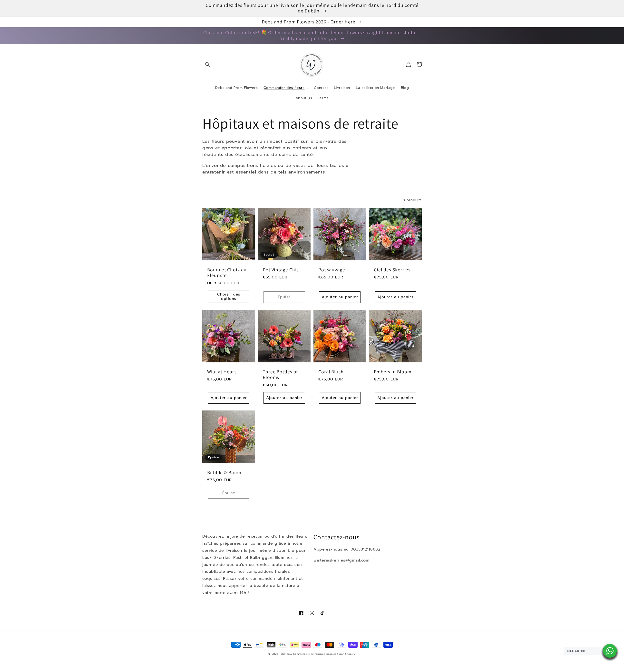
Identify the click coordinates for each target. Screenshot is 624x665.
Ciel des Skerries (392, 270)
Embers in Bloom (392, 372)
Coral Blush (331, 372)
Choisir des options (228, 296)
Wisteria (286, 654)
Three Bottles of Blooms (280, 374)
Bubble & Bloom (225, 472)
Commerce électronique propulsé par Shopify (324, 654)
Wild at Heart (221, 372)
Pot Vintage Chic (281, 270)
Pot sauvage (331, 270)
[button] (207, 64)
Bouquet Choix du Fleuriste (227, 272)
